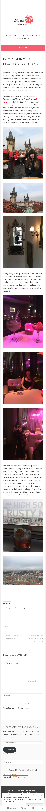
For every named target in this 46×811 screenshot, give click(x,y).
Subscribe (10, 750)
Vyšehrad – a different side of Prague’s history (12, 637)
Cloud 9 (33, 273)
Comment (32, 681)
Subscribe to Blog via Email (23, 727)
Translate (21, 777)
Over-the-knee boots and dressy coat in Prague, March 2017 (35, 638)
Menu (24, 48)
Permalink (6, 626)
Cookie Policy (12, 801)
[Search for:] (23, 696)
